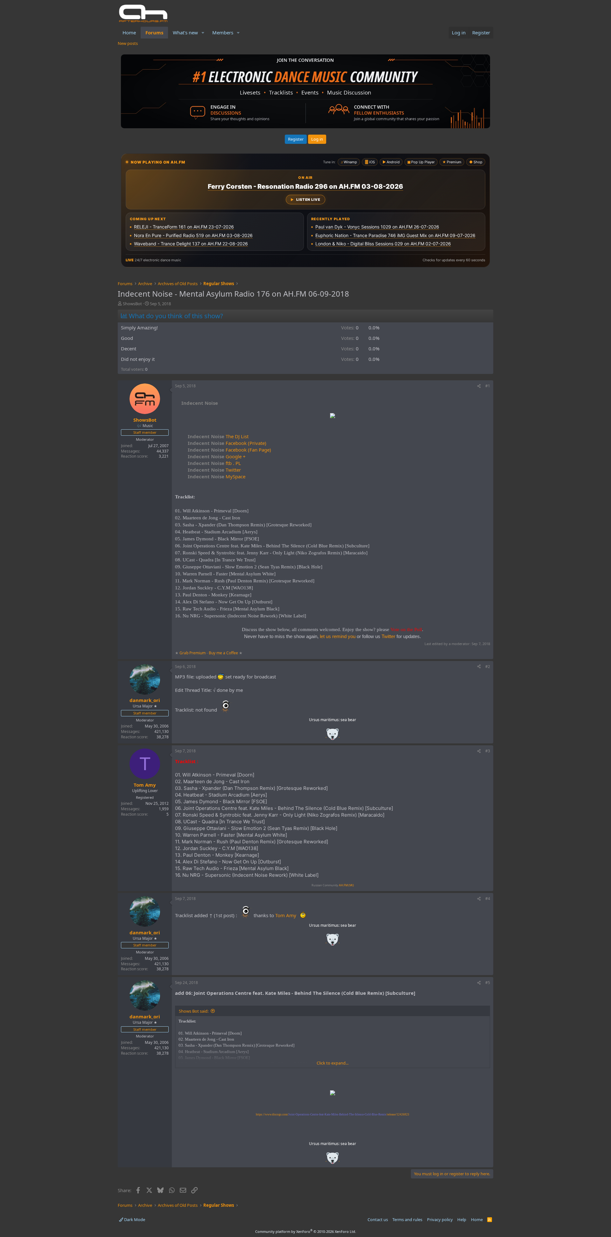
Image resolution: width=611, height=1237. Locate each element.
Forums (154, 32)
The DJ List (218, 436)
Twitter (214, 470)
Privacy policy (440, 1219)
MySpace (216, 476)
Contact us (378, 1219)
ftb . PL (214, 463)
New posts (128, 43)
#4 (487, 898)
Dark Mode (134, 1219)
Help (461, 1219)
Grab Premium (193, 653)
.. (333, 736)
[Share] (479, 386)
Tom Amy (285, 915)
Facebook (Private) (227, 443)
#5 (487, 982)
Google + (217, 456)
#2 (487, 666)
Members (222, 32)
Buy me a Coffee (223, 653)
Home (129, 32)
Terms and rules (407, 1219)
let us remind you (337, 636)
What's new (185, 32)
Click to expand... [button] (332, 1063)
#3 (487, 751)
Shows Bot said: (193, 1011)
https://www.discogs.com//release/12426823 (332, 1114)
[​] (332, 416)
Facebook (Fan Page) (229, 449)
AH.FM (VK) (346, 885)
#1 (487, 386)
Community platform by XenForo (305, 1231)
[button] (203, 33)
